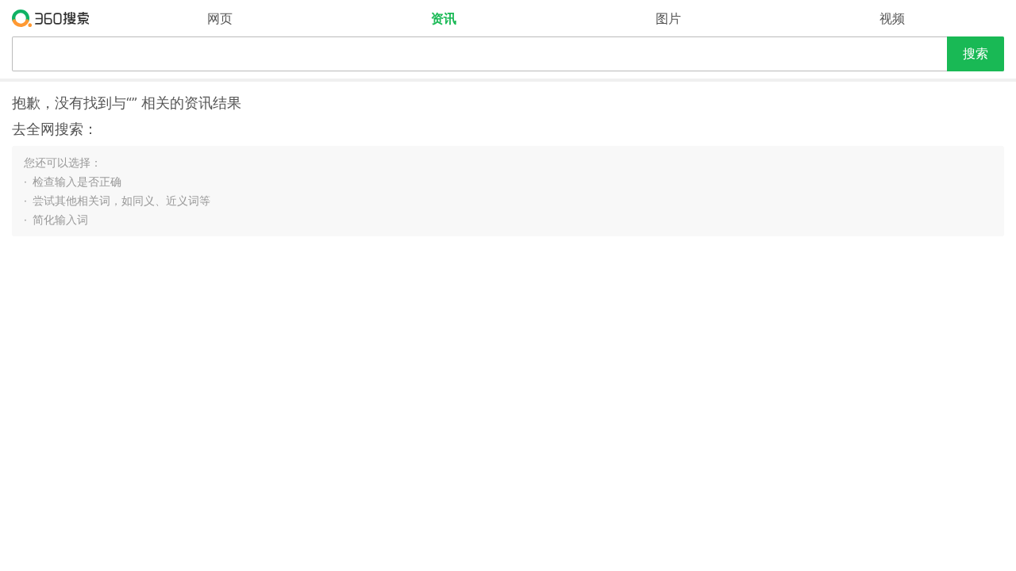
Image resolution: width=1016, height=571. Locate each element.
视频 (892, 18)
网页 (220, 18)
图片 (668, 18)
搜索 (975, 53)
